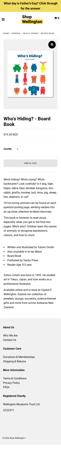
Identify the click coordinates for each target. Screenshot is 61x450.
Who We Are (10, 335)
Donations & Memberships (19, 357)
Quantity (8, 149)
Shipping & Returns (14, 361)
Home (6, 33)
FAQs (6, 387)
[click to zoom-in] (52, 45)
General (16, 33)
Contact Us (9, 340)
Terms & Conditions (14, 378)
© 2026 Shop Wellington (13, 438)
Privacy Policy (11, 382)
